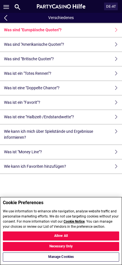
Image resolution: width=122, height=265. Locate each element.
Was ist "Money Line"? (23, 152)
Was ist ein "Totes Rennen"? (27, 73)
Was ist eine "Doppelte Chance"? (32, 88)
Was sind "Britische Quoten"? (29, 59)
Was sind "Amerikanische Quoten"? (34, 44)
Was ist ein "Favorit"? (22, 102)
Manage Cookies (61, 257)
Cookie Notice (74, 221)
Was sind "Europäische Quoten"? (33, 30)
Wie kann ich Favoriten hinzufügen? (35, 166)
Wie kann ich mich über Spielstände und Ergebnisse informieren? (48, 134)
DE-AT (111, 6)
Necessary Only (61, 246)
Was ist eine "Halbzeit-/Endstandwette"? (39, 117)
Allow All (61, 236)
